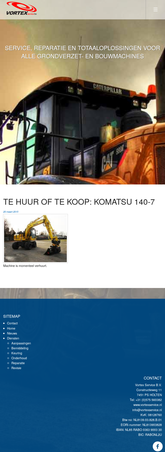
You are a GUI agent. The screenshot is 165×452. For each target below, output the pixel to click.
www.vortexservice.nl (147, 404)
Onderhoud (19, 358)
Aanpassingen (21, 343)
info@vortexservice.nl (147, 409)
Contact (12, 323)
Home (11, 328)
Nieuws (12, 333)
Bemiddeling (19, 348)
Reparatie (18, 363)
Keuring (16, 353)
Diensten (13, 338)
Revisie (16, 367)
